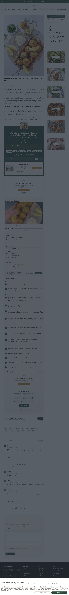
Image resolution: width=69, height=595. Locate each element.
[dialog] (34, 586)
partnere (8, 583)
